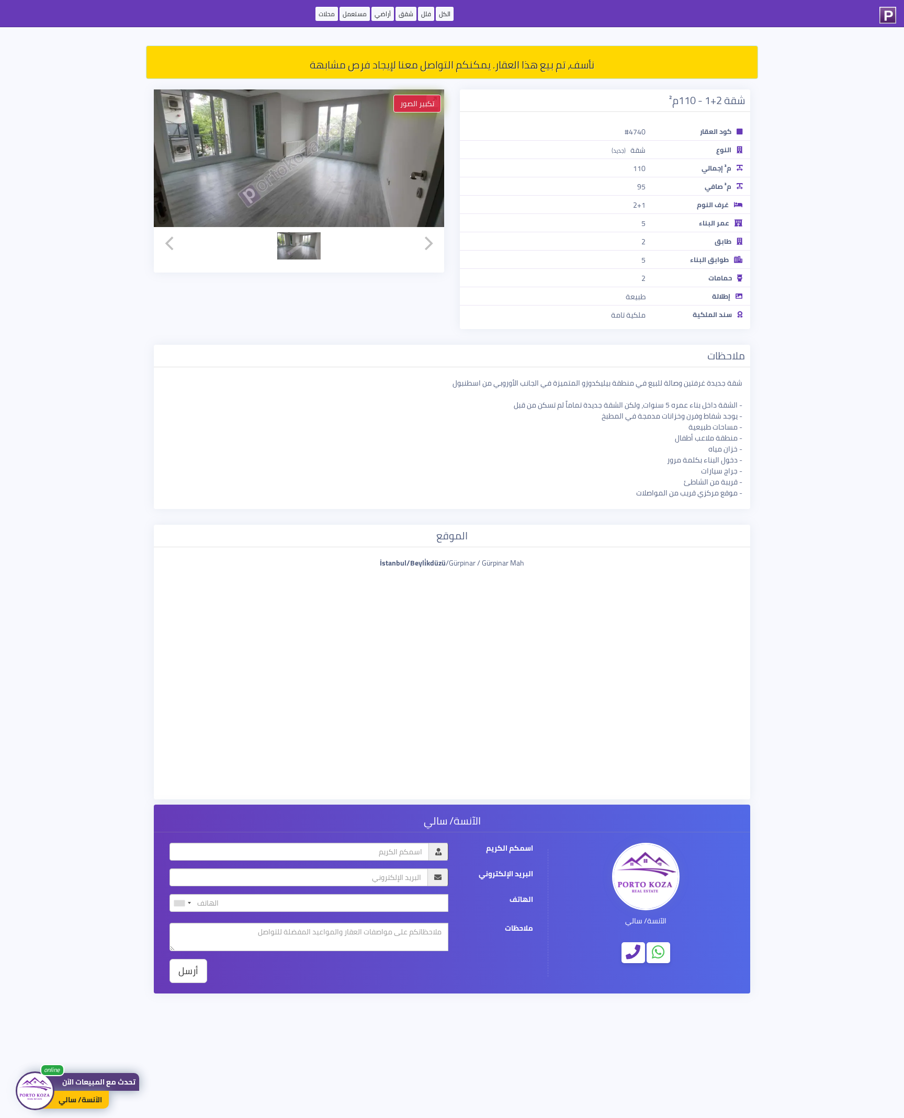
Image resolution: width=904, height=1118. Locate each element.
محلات (327, 14)
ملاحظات (519, 928)
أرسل (188, 970)
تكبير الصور (417, 103)
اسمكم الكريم (509, 848)
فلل (426, 14)
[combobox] (182, 903)
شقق (406, 14)
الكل (444, 14)
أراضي (383, 14)
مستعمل (355, 14)
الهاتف (521, 899)
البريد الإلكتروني (506, 873)
